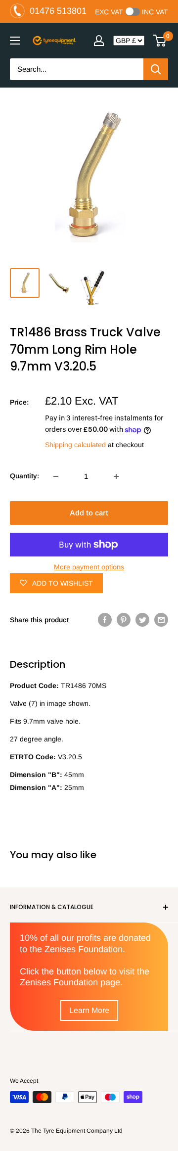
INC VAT (155, 12)
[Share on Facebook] (105, 620)
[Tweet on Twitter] (142, 620)
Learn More (89, 1010)
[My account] (99, 40)
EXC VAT (109, 12)
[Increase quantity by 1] (116, 476)
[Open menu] (15, 41)
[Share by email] (161, 620)
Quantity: (24, 476)
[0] (160, 40)
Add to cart (89, 512)
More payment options (89, 567)
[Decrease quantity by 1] (55, 476)
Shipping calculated (75, 445)
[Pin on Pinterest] (124, 620)
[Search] (155, 69)
